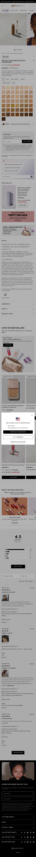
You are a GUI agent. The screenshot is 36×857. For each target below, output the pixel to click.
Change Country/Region (18, 441)
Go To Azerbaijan (18, 437)
